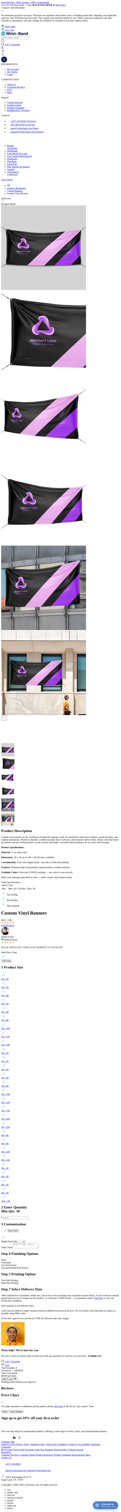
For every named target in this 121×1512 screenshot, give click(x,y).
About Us (11, 84)
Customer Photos (27, 1455)
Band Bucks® (78, 1455)
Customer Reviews (16, 87)
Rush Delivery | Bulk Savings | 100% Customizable (25, 2)
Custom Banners (15, 191)
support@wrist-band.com (39, 1470)
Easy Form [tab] (13, 1231)
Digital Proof (7, 1241)
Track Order (19, 1449)
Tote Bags (12, 161)
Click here (98, 1298)
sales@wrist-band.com (15, 1470)
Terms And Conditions (56, 1444)
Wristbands (12, 151)
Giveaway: (12, 1370)
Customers (6, 1447)
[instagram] (11, 140)
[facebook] (4, 140)
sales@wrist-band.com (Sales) (24, 128)
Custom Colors (14, 105)
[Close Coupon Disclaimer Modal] (2, 11)
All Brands (12, 148)
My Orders (12, 72)
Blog (9, 92)
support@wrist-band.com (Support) (27, 132)
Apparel (11, 169)
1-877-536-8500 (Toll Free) (23, 121)
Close (4, 1412)
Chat (7, 1365)
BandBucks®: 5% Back (18, 110)
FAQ (9, 90)
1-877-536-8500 (12, 1361)
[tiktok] (17, 140)
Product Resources (44, 1455)
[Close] (2, 1402)
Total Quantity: (9, 1368)
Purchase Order (32, 1449)
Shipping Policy (37, 1444)
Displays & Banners (16, 188)
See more (6, 961)
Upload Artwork (14, 102)
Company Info (8, 1441)
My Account (13, 69)
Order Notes (7, 1247)
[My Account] (2, 48)
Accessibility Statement (89, 1444)
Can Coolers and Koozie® (19, 156)
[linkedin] (14, 1439)
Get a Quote (7, 179)
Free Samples (46, 1449)
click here (58, 1406)
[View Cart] (2, 51)
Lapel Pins (12, 164)
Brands (10, 145)
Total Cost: (9, 1373)
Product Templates (15, 107)
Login (10, 74)
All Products (13, 172)
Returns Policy (60, 1449)
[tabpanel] (60, 1217)
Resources (6, 1452)
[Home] (8, 185)
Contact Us (73, 1444)
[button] (60, 55)
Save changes (16, 1412)
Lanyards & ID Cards (17, 153)
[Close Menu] (4, 61)
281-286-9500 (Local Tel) (22, 125)
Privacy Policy (23, 1444)
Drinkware (12, 159)
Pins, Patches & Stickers (18, 167)
